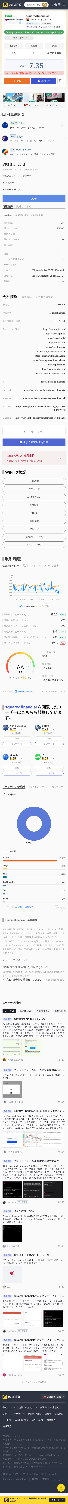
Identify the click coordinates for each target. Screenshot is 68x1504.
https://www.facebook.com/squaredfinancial (44, 390)
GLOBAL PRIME (11, 1474)
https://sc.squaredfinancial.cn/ (51, 351)
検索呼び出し (34, 1413)
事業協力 (51, 1420)
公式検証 (59, 1413)
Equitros (7, 1479)
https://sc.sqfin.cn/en (55, 347)
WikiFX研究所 (22, 1420)
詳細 (17, 738)
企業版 (48, 1413)
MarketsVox (22, 1479)
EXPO (9, 1420)
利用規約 (54, 1407)
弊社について (9, 1407)
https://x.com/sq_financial (53, 382)
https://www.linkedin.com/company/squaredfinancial (40, 419)
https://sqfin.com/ (57, 342)
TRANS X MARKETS (42, 1479)
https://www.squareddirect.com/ (50, 373)
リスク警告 (41, 1407)
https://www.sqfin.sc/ (55, 334)
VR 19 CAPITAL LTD (33, 1474)
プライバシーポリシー (14, 1413)
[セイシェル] (34, 98)
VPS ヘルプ (37, 1420)
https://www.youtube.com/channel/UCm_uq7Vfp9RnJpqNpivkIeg (40, 408)
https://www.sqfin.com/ (54, 329)
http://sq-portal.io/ (56, 365)
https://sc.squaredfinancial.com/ (50, 356)
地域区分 (7, 1426)
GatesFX (52, 1474)
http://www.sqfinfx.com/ (53, 369)
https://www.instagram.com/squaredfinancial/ (43, 398)
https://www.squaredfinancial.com (49, 360)
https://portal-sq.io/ (56, 338)
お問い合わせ (25, 1407)
